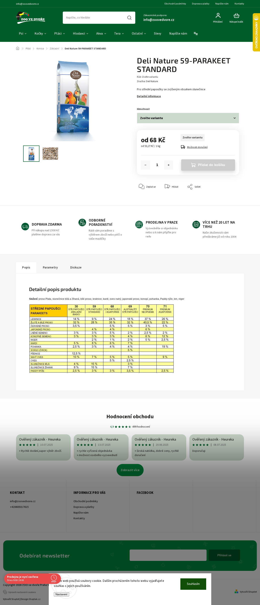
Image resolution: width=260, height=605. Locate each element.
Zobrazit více (130, 470)
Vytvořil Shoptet (248, 592)
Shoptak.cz (34, 599)
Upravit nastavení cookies (22, 592)
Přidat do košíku (211, 165)
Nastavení (61, 594)
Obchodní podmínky (175, 3)
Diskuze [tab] (76, 267)
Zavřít (226, 199)
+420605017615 (19, 507)
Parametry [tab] (50, 267)
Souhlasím (193, 584)
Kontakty (239, 3)
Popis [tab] (26, 267)
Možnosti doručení (197, 147)
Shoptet (15, 599)
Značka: (147, 81)
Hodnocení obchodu (130, 416)
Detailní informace (149, 96)
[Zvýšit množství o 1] (168, 165)
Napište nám (222, 3)
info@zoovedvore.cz (23, 501)
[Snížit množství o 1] (145, 165)
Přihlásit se (224, 555)
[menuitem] (22, 33)
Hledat (129, 18)
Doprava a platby (200, 3)
